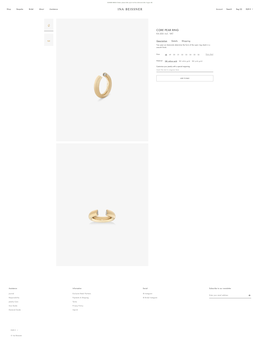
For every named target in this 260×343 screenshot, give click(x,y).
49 (170, 54)
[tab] (163, 41)
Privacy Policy (78, 306)
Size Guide (13, 306)
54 (190, 54)
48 (166, 54)
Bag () (239, 9)
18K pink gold (197, 61)
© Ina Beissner (16, 335)
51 (178, 54)
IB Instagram (147, 293)
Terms (75, 301)
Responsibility (14, 297)
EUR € (248, 9)
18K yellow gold (171, 61)
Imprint (75, 310)
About (41, 9)
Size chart (209, 54)
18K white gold (184, 61)
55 (195, 54)
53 (186, 54)
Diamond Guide (15, 310)
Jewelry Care (13, 301)
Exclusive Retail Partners (82, 293)
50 (174, 54)
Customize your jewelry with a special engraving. (173, 66)
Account (219, 9)
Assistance (54, 9)
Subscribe (249, 295)
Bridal (31, 9)
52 (182, 54)
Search (229, 9)
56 (199, 54)
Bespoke (20, 9)
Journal (11, 293)
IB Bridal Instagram (150, 297)
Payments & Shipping (81, 297)
